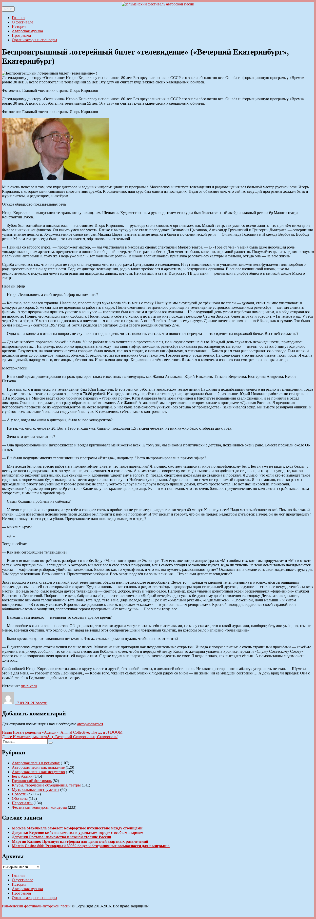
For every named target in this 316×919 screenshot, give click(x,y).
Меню (8, 9)
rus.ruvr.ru (29, 686)
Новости (40, 703)
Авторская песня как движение (38, 767)
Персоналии (22, 803)
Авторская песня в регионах (36, 763)
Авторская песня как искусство (38, 772)
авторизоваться (90, 724)
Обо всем (20, 798)
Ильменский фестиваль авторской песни (36, 906)
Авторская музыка (27, 31)
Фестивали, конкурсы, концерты (39, 807)
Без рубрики (22, 776)
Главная (18, 18)
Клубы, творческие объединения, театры (46, 785)
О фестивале (22, 22)
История (19, 26)
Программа (21, 35)
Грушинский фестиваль (32, 781)
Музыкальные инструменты (35, 789)
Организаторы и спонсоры (34, 40)
